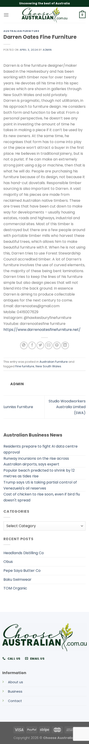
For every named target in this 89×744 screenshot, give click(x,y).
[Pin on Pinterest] (57, 345)
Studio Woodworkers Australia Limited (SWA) (67, 406)
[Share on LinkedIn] (65, 345)
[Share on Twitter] (40, 345)
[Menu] (6, 14)
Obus (8, 561)
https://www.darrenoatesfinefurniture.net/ (42, 329)
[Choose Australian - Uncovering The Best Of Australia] (44, 14)
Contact (15, 701)
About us (15, 682)
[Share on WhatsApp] (24, 345)
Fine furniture (24, 366)
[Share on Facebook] (32, 345)
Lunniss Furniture (18, 406)
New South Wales (48, 366)
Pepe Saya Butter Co (22, 570)
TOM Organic (15, 588)
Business (15, 691)
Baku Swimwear (17, 579)
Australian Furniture (21, 31)
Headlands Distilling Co (23, 553)
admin (47, 50)
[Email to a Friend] (48, 345)
